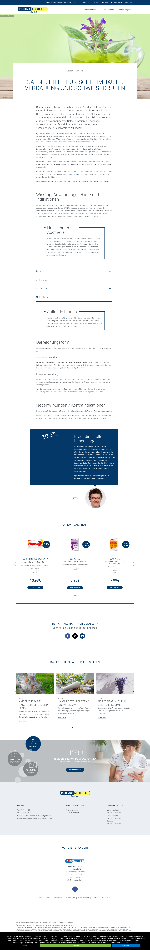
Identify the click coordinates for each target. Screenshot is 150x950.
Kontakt (95, 898)
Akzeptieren (76, 945)
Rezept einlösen (116, 2)
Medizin (70, 71)
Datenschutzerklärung (128, 943)
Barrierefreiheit (83, 898)
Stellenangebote (44, 898)
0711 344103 (93, 2)
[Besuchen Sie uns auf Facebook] (75, 889)
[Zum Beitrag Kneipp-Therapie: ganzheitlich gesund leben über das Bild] (35, 683)
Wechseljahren (75, 174)
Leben (21, 698)
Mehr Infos (125, 945)
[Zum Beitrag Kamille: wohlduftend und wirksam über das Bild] (75, 683)
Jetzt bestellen (35, 587)
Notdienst (105, 2)
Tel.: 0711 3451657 (75, 874)
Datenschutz (70, 898)
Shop (126, 2)
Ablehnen (25, 945)
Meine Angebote (126, 10)
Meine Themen (90, 10)
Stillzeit (65, 318)
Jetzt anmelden (75, 770)
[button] (134, 562)
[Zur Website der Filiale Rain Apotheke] (75, 861)
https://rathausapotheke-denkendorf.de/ (37, 818)
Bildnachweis (106, 898)
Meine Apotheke (107, 10)
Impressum (58, 898)
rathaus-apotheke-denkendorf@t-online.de (38, 816)
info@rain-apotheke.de (75, 880)
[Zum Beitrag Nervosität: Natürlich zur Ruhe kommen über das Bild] (115, 683)
